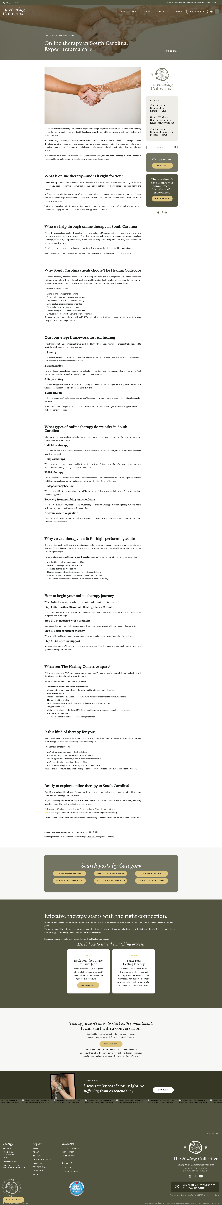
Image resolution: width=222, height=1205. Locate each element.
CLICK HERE (197, 1195)
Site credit (214, 1203)
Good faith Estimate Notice (197, 1203)
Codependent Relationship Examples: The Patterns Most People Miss (161, 111)
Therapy (146, 11)
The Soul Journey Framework (59, 35)
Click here (91, 836)
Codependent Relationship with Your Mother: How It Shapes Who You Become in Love (162, 135)
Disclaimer (179, 1203)
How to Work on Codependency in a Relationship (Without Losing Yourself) (162, 121)
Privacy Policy (151, 1203)
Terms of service (166, 1203)
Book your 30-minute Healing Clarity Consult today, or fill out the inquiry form (81, 809)
